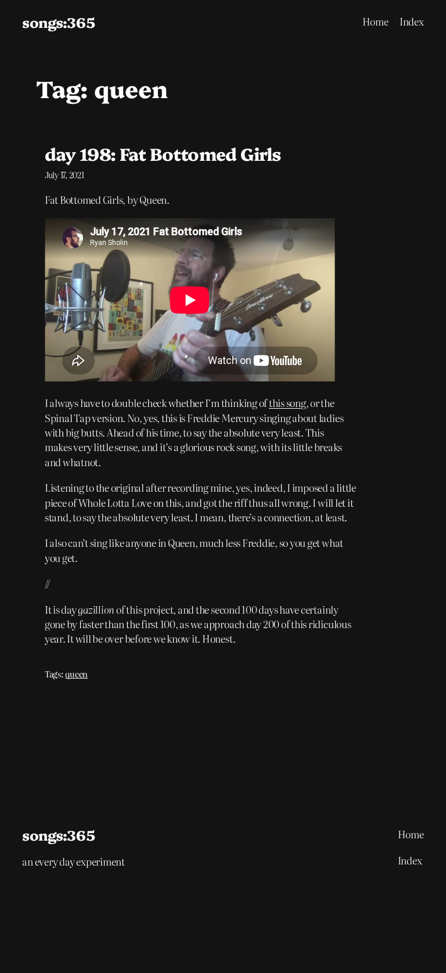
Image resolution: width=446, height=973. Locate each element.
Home (375, 21)
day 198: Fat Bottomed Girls (162, 153)
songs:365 (58, 21)
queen (76, 674)
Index (412, 21)
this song (287, 402)
